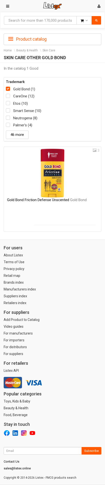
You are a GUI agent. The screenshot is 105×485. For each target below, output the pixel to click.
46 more (17, 134)
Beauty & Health (27, 50)
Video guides (13, 326)
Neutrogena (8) (25, 118)
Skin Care (48, 50)
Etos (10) (20, 103)
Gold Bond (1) (24, 89)
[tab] (52, 39)
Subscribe (91, 451)
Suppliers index (15, 296)
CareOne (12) (23, 96)
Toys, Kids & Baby (17, 401)
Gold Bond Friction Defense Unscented (47, 200)
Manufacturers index (20, 289)
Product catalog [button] (31, 39)
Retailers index (15, 303)
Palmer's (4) (22, 125)
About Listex (13, 255)
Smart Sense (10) (27, 111)
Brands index (14, 282)
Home (8, 50)
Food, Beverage (16, 415)
